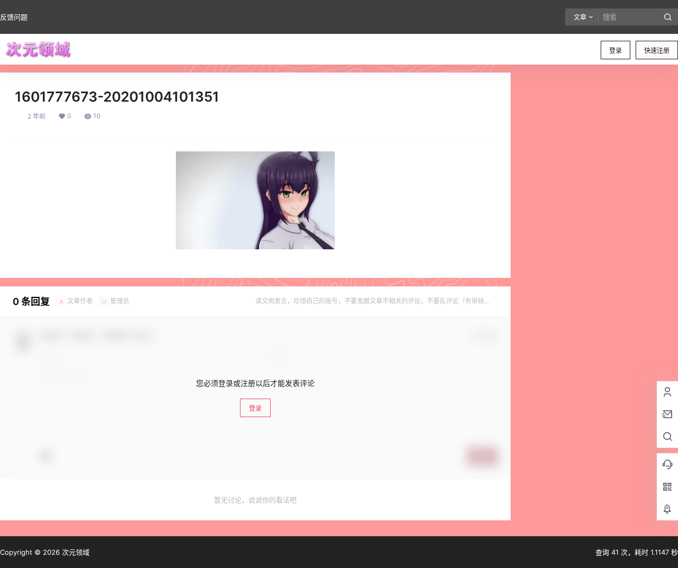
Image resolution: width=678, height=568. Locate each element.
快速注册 (657, 51)
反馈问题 (14, 17)
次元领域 (75, 552)
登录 (615, 51)
